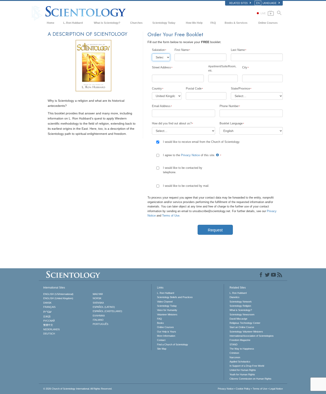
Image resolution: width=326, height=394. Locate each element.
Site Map (161, 348)
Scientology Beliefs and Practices (175, 297)
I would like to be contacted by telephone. (182, 170)
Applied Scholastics (240, 361)
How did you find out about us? (172, 123)
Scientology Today (163, 22)
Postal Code (194, 88)
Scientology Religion (240, 305)
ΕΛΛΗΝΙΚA (99, 315)
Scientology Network (241, 301)
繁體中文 (48, 325)
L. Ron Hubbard (73, 22)
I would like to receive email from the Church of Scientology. (201, 141)
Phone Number (229, 106)
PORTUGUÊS (100, 324)
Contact (161, 340)
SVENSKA (98, 302)
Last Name (238, 50)
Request (215, 230)
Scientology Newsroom (242, 314)
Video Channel (165, 301)
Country (157, 88)
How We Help (194, 22)
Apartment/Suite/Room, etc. (222, 68)
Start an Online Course (242, 327)
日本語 (47, 316)
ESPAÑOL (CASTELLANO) (107, 311)
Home (50, 22)
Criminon (234, 353)
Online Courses (268, 22)
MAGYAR (98, 294)
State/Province (240, 88)
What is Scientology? (107, 22)
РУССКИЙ (49, 320)
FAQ (213, 22)
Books (160, 323)
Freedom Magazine (240, 340)
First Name (182, 50)
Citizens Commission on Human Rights (250, 378)
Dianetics (235, 297)
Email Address (161, 106)
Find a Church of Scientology (172, 344)
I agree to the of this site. (189, 155)
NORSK (97, 298)
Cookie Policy (243, 388)
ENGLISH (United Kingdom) (58, 298)
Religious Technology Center (245, 323)
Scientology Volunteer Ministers (246, 331)
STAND (234, 344)
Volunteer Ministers (167, 314)
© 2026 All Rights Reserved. (77, 388)
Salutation (158, 50)
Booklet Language (231, 123)
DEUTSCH (49, 333)
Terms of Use (170, 215)
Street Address (161, 67)
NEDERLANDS (51, 329)
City (244, 67)
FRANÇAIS (49, 307)
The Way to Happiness (242, 348)
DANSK (47, 302)
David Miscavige (238, 318)
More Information (166, 335)
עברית (47, 311)
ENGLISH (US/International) (58, 294)
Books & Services (236, 22)
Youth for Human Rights (242, 374)
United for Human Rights (243, 370)
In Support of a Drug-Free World (247, 365)
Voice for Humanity (167, 310)
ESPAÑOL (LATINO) (104, 307)
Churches (136, 22)
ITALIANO (98, 319)
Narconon (235, 357)
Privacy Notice (190, 155)
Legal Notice (276, 388)
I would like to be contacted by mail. (186, 185)
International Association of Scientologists (252, 335)
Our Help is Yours (166, 331)
